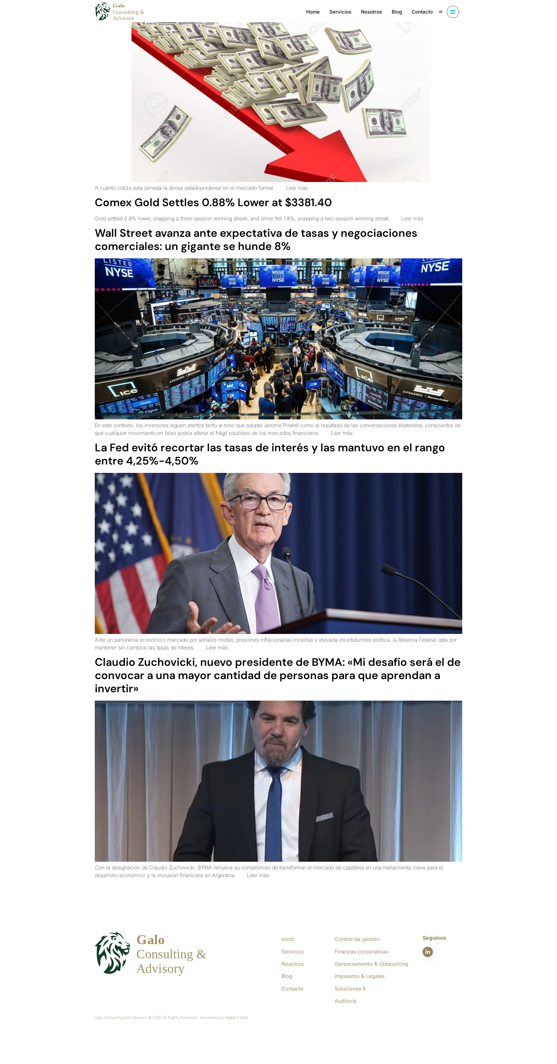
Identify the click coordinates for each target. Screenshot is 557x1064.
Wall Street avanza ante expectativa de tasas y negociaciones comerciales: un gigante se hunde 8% (256, 240)
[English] (441, 12)
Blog (397, 12)
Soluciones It (350, 988)
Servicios (340, 12)
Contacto (422, 12)
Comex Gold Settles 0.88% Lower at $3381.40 (213, 202)
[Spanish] (453, 12)
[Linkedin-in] (428, 952)
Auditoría (346, 1001)
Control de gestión (357, 939)
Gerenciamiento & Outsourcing (371, 964)
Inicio (287, 939)
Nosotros (371, 12)
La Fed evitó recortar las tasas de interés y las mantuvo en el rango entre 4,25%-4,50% (270, 454)
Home (313, 12)
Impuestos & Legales (360, 976)
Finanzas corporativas (361, 951)
